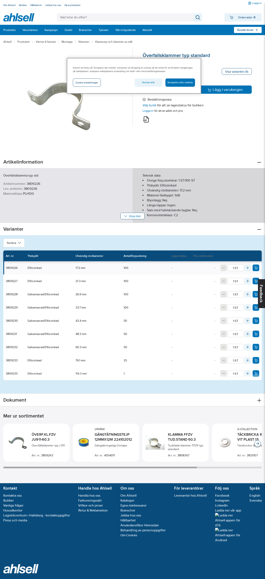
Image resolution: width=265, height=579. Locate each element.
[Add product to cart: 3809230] (256, 320)
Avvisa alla (148, 82)
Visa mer (135, 216)
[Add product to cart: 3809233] (256, 360)
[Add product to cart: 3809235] (256, 373)
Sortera (11, 242)
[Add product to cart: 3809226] (256, 268)
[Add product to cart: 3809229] (256, 307)
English (254, 495)
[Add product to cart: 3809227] (256, 281)
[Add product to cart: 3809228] (256, 294)
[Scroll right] (257, 443)
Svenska (255, 500)
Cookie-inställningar (87, 82)
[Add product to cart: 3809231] (256, 334)
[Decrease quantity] (223, 268)
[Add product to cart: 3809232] (256, 347)
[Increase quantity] (247, 268)
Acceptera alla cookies (180, 82)
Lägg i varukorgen (228, 90)
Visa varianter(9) (236, 71)
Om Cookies (128, 535)
